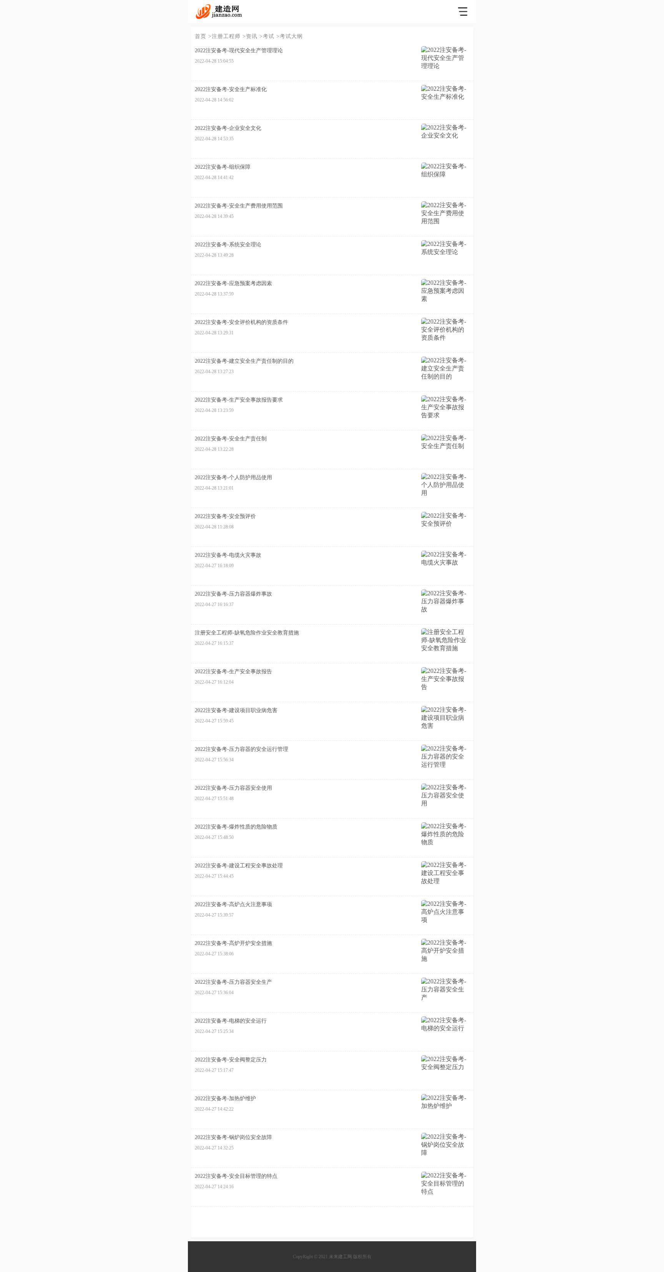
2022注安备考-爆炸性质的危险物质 (236, 827)
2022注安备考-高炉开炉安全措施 (233, 943)
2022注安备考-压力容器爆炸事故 (233, 594)
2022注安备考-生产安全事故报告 (233, 671)
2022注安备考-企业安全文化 (228, 128)
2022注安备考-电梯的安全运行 (231, 1021)
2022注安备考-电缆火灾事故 (228, 555)
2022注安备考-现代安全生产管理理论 (239, 50)
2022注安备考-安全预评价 (225, 516)
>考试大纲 (289, 36)
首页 (200, 36)
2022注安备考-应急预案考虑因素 (233, 283)
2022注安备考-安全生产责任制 (231, 439)
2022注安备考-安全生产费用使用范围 (239, 206)
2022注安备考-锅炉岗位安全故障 (233, 1137)
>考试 (266, 36)
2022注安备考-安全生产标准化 (231, 89)
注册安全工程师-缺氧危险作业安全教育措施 (247, 633)
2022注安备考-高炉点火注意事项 (233, 904)
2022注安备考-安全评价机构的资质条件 (241, 322)
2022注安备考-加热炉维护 (225, 1098)
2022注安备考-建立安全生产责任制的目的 (244, 361)
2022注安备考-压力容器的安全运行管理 (241, 749)
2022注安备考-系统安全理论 (228, 244)
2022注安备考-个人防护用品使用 (233, 477)
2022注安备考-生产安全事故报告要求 (239, 400)
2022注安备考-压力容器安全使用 (233, 788)
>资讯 (249, 36)
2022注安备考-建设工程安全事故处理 (239, 865)
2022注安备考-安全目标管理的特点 (236, 1176)
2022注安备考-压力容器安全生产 (233, 982)
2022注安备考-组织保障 (223, 167)
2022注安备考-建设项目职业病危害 (236, 710)
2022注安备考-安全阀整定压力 (231, 1060)
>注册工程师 (224, 36)
